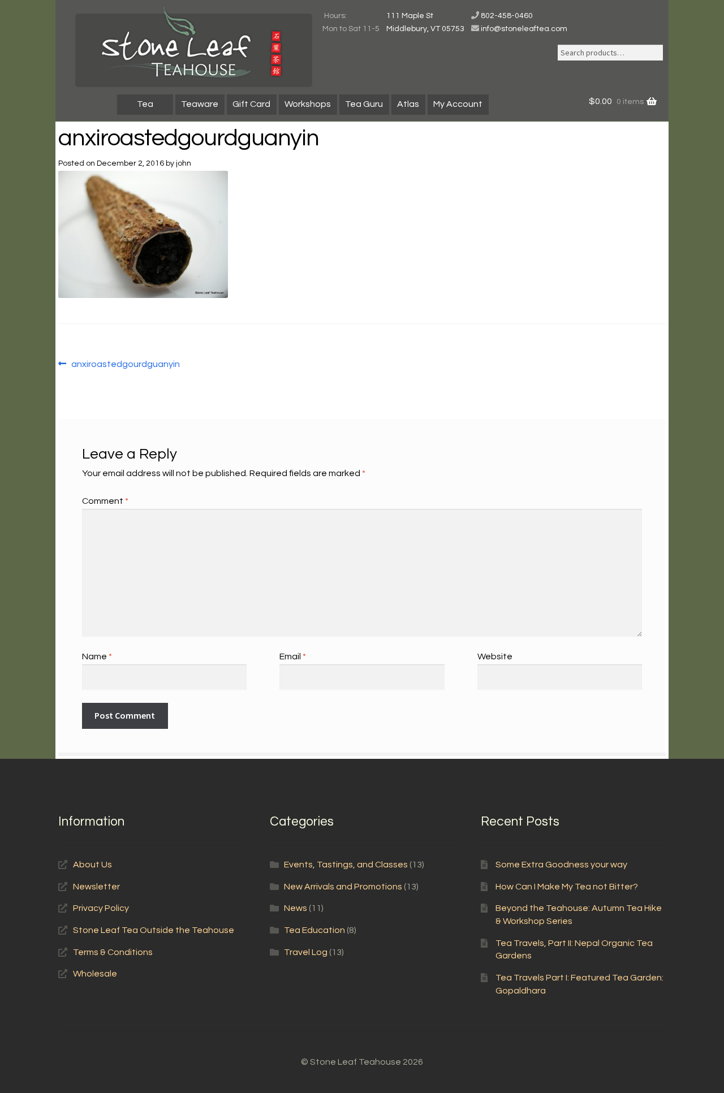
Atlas (408, 104)
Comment (105, 501)
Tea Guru (364, 104)
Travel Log (305, 952)
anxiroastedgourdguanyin (125, 365)
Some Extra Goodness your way (561, 864)
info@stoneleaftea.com (524, 29)
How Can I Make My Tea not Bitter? (566, 886)
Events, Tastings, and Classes (346, 864)
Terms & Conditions (113, 952)
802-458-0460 (507, 16)
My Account (457, 104)
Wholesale (95, 973)
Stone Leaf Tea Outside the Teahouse (153, 930)
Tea (145, 104)
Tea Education (314, 930)
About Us (92, 864)
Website (494, 656)
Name (97, 656)
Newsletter (96, 886)
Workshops (308, 104)
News (295, 908)
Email (292, 656)
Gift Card (251, 104)
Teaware (199, 104)
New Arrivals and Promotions (343, 886)
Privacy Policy (101, 908)
